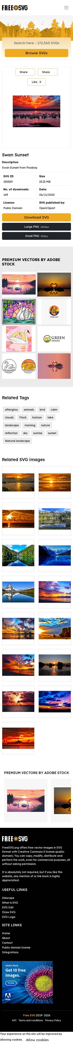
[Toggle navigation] (66, 7)
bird (42, 409)
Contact (7, 942)
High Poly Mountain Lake (55, 528)
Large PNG (36, 226)
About (6, 938)
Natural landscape (17, 441)
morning (30, 425)
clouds (9, 417)
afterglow (11, 409)
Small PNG (36, 236)
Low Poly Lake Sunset (18, 492)
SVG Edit (8, 907)
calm (54, 409)
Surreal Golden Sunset (18, 528)
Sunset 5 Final (51, 603)
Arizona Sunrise (52, 713)
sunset (52, 433)
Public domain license (16, 947)
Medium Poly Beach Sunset (55, 674)
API (14, 1020)
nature (45, 425)
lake (50, 417)
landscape (12, 425)
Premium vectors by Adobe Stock (31, 261)
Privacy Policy (53, 1020)
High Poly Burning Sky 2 (18, 674)
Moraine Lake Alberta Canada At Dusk (54, 563)
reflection (11, 433)
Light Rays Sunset (17, 713)
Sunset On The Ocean (18, 747)
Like (36, 82)
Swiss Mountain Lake (18, 601)
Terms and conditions (31, 1020)
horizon (37, 417)
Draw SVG (8, 912)
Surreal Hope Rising (55, 638)
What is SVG (10, 902)
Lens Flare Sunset (54, 494)
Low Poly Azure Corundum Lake (18, 565)
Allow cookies (37, 1040)
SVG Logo (8, 917)
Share (24, 72)
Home (6, 933)
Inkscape (8, 898)
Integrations (10, 952)
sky (25, 433)
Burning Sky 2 (15, 640)
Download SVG (36, 217)
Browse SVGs (36, 53)
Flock (22, 417)
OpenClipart (47, 208)
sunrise (37, 433)
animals (29, 409)
